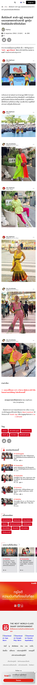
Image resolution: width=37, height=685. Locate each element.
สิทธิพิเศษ (15, 646)
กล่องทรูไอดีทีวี (21, 650)
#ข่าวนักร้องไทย (26, 431)
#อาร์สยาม (14, 435)
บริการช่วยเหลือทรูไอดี (18, 655)
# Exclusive (18, 487)
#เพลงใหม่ (15, 528)
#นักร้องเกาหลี (6, 532)
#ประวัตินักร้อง (27, 520)
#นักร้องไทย (17, 520)
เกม (26, 646)
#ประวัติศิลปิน (6, 528)
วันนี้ (5, 646)
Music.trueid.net (27, 412)
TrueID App (14, 414)
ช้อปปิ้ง (5, 650)
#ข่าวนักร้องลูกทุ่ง (14, 431)
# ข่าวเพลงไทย (18, 465)
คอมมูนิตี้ (31, 650)
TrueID (5, 2)
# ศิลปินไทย (17, 499)
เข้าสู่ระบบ (30, 2)
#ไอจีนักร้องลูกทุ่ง (24, 435)
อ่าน (6, 7)
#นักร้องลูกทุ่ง (27, 524)
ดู (9, 646)
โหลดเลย (18, 680)
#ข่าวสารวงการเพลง (15, 524)
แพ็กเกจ (12, 650)
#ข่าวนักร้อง (24, 528)
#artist (5, 431)
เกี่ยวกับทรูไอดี (12, 661)
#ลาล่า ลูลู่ (5, 435)
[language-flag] (21, 2)
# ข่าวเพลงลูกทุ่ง (19, 454)
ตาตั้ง (31, 646)
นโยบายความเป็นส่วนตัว (10, 665)
